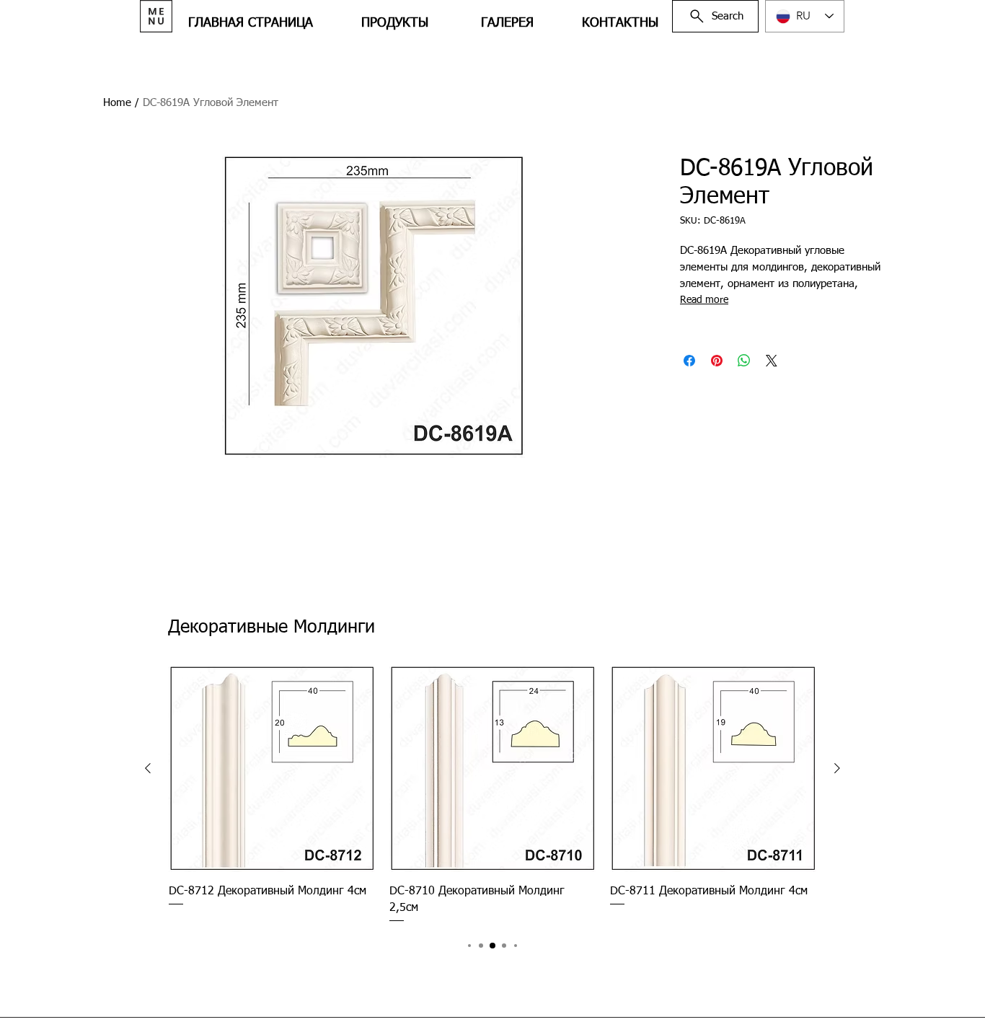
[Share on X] (771, 360)
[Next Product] (837, 768)
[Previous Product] (147, 768)
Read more (704, 300)
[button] (156, 16)
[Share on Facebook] (689, 360)
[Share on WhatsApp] (744, 360)
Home (117, 102)
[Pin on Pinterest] (716, 360)
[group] (492, 795)
